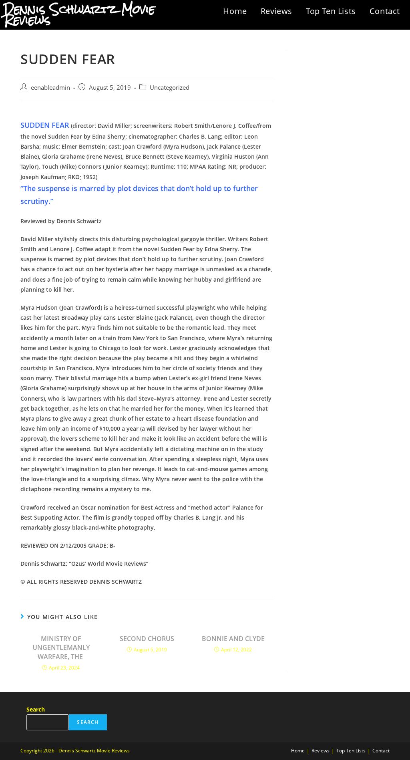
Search (35, 709)
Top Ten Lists (331, 11)
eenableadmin (50, 87)
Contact (385, 11)
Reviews (276, 11)
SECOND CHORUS (147, 638)
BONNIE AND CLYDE (233, 638)
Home (235, 11)
